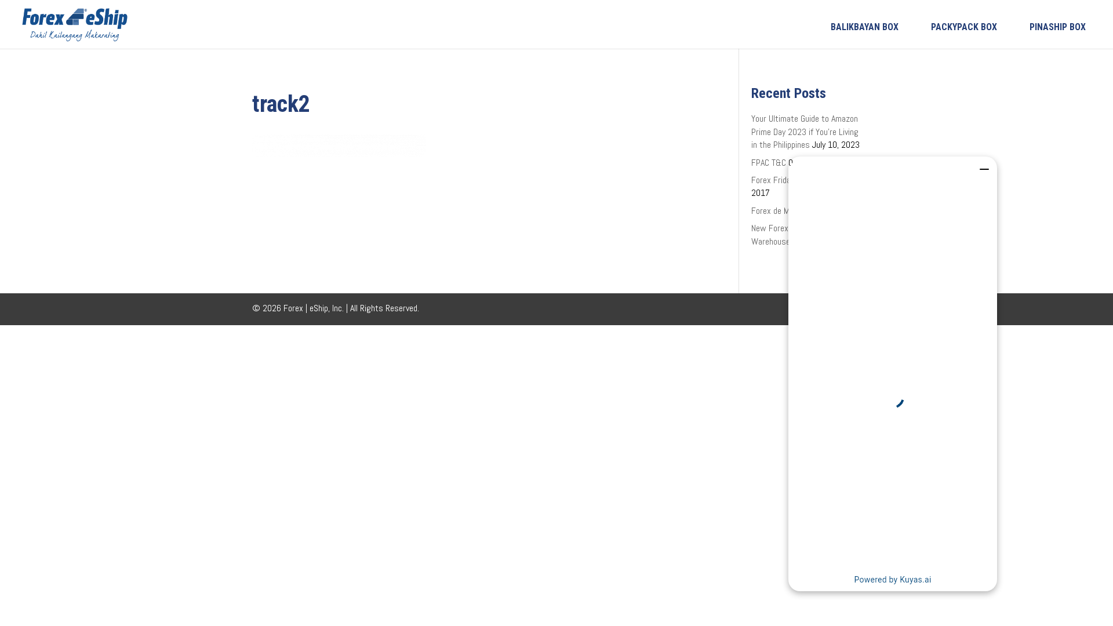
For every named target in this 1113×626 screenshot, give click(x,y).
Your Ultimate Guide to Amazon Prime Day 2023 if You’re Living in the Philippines (805, 131)
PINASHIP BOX (1058, 26)
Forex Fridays (775, 180)
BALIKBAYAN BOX (865, 26)
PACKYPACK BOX (964, 26)
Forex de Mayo (776, 211)
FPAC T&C (768, 162)
